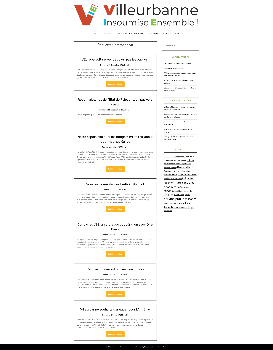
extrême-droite (170, 174)
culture (190, 160)
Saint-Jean (179, 195)
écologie (189, 207)
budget (191, 156)
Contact (177, 34)
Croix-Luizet (177, 160)
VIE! (128, 65)
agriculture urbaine (169, 157)
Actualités (108, 34)
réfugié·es (169, 194)
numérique (170, 191)
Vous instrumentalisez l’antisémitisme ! (115, 184)
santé (187, 194)
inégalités (188, 178)
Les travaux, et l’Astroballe (173, 68)
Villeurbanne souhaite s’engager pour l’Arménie (115, 309)
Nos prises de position (159, 34)
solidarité (190, 199)
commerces (168, 160)
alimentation (181, 157)
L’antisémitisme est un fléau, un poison (115, 269)
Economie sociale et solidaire (177, 171)
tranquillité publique (179, 203)
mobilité (186, 187)
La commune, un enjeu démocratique (177, 63)
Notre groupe (124, 34)
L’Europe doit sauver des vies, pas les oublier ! (115, 59)
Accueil (96, 34)
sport (166, 203)
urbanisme (178, 207)
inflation (167, 179)
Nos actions (139, 34)
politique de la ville (184, 191)
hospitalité (183, 174)
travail (168, 207)
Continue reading (115, 84)
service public (174, 199)
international (176, 179)
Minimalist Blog (149, 347)
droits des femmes (171, 164)
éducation (168, 211)
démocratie (183, 167)
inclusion (192, 174)
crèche (183, 160)
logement (169, 182)
